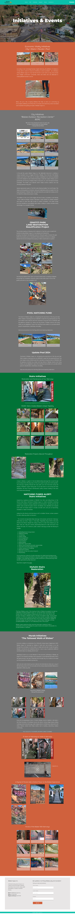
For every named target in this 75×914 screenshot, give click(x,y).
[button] (30, 2)
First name (35, 885)
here (31, 562)
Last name (35, 890)
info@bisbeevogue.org (15, 892)
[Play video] (37, 213)
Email (34, 896)
